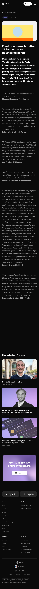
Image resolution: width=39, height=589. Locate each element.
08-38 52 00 (26, 553)
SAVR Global (5, 525)
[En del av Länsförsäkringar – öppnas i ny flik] (19, 566)
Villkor (11, 574)
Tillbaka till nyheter (10, 12)
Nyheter (4, 543)
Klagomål (24, 546)
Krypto (4, 515)
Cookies (18, 574)
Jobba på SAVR (6, 550)
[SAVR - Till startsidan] (6, 4)
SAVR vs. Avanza (26, 505)
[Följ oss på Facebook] (23, 571)
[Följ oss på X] (19, 571)
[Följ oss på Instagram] (16, 571)
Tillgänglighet (26, 574)
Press (3, 546)
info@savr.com (27, 549)
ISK (3, 518)
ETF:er (4, 512)
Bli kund (27, 4)
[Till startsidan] (20, 562)
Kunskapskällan (25, 543)
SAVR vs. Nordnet (26, 509)
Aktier (4, 505)
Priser (4, 528)
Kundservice (24, 540)
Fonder (4, 509)
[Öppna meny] (35, 4)
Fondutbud (5, 531)
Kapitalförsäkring (7, 522)
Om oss (4, 540)
